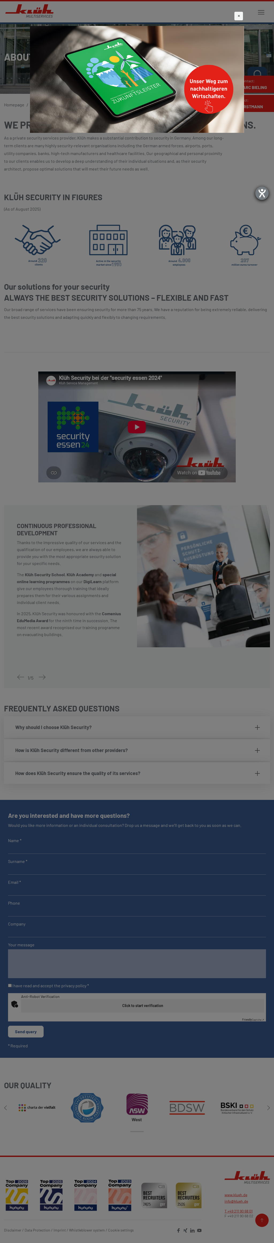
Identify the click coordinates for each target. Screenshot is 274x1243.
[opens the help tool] (262, 193)
